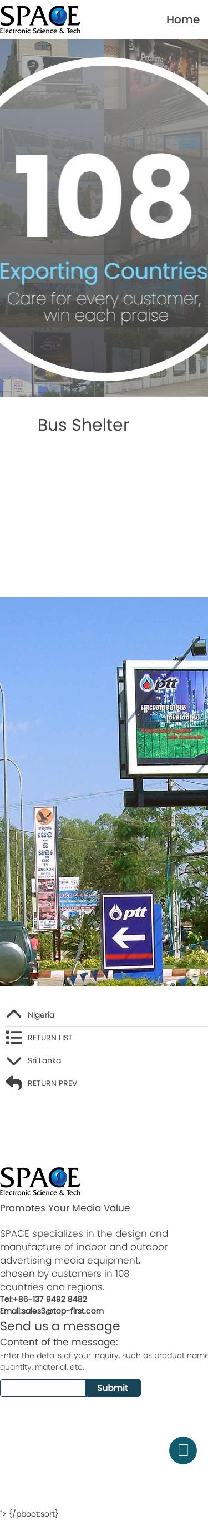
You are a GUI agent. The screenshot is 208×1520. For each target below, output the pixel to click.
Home (183, 19)
